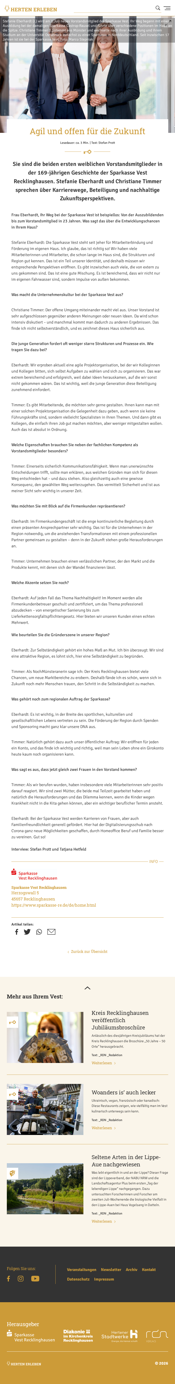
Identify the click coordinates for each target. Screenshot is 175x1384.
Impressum (104, 1279)
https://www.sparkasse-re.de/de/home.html (53, 905)
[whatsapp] (39, 933)
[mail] (51, 933)
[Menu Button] (167, 8)
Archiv (131, 1269)
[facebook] (16, 933)
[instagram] (20, 1279)
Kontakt (149, 1269)
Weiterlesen (102, 1062)
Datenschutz (78, 1279)
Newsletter (111, 1269)
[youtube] (35, 1279)
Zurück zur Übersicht (89, 951)
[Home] (31, 8)
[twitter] (27, 933)
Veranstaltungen (81, 1269)
